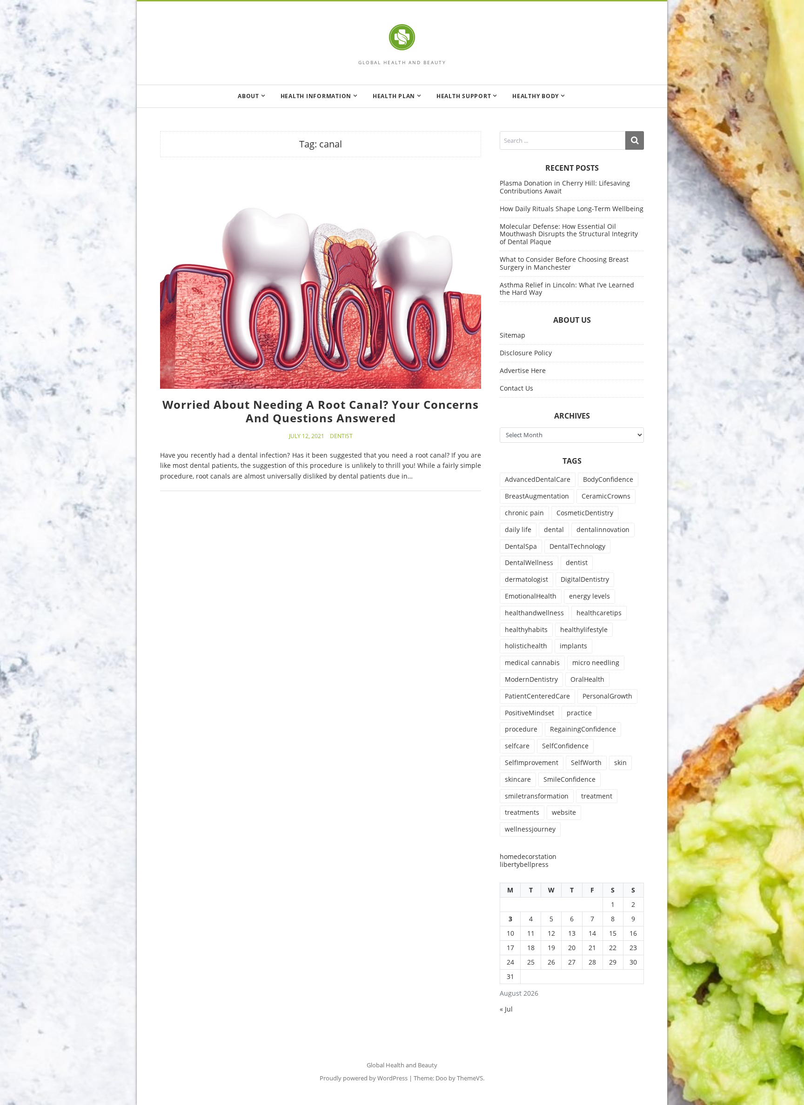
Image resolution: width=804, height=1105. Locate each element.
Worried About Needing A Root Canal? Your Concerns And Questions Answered (320, 411)
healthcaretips (599, 612)
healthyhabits (526, 629)
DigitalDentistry (585, 579)
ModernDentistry (531, 679)
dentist (577, 562)
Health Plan (394, 96)
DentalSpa (521, 546)
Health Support (463, 96)
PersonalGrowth (607, 696)
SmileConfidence (569, 779)
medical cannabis (532, 662)
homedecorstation (528, 856)
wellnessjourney (530, 829)
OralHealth (587, 679)
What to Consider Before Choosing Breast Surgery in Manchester (564, 263)
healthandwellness (534, 612)
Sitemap (512, 335)
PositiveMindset (529, 712)
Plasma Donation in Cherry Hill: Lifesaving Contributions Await (565, 187)
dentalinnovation (603, 529)
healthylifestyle (584, 629)
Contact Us (516, 388)
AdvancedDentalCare (537, 479)
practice (579, 712)
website (564, 812)
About (248, 96)
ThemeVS (470, 1078)
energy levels (589, 596)
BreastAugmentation (537, 496)
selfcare (517, 745)
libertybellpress (524, 864)
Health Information (316, 96)
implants (573, 645)
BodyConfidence (608, 479)
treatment (596, 796)
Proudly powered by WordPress (364, 1078)
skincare (518, 779)
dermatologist (526, 579)
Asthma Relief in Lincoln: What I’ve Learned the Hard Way (567, 288)
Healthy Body (535, 96)
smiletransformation (537, 796)
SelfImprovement (531, 762)
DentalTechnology (577, 546)
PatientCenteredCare (537, 696)
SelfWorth (586, 762)
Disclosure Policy (526, 352)
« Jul (506, 1009)
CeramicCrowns (606, 496)
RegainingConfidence (583, 729)
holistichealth (526, 645)
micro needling (595, 662)
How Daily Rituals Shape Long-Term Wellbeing (571, 208)
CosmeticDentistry (584, 512)
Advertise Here (523, 370)
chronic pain (524, 512)
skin (620, 762)
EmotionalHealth (530, 596)
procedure (521, 729)
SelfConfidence (565, 745)
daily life (518, 529)
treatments (522, 812)
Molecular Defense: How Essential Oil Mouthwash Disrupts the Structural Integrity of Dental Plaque (569, 234)
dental (554, 529)
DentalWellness (529, 562)
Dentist (341, 436)
